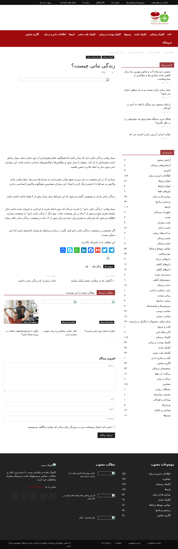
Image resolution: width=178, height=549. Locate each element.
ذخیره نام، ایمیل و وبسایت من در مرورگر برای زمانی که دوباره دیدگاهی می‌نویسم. (69, 427)
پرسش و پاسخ (163, 201)
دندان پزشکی (164, 285)
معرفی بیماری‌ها (162, 394)
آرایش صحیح (164, 160)
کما (87, 266)
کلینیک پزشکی (157, 34)
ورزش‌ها (166, 405)
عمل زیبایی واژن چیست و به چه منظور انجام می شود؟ (148, 92)
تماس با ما (115, 2)
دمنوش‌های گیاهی (162, 280)
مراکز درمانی (164, 379)
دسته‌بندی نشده (163, 274)
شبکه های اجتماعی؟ (68, 2)
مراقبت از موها (163, 373)
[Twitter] (29, 2)
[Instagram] (18, 2)
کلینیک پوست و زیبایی (110, 34)
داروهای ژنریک (163, 259)
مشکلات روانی (163, 389)
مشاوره (167, 384)
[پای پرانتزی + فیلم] (106, 522)
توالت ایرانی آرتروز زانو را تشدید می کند (150, 134)
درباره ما (86, 2)
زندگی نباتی (96, 266)
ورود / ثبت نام (45, 2)
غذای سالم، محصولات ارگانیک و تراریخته (150, 321)
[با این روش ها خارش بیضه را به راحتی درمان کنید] (106, 478)
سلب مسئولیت (154, 543)
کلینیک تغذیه (140, 34)
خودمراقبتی (165, 254)
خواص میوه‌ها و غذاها (160, 248)
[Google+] (12, 2)
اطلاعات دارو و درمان (55, 34)
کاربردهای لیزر (163, 332)
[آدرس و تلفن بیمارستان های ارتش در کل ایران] (106, 500)
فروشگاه (167, 42)
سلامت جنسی (163, 316)
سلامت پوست (163, 311)
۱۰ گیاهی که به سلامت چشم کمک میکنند (93, 280)
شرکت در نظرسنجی (160, 2)
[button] (8, 38)
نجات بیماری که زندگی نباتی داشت (37, 280)
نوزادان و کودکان (162, 399)
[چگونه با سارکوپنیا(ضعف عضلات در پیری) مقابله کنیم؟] (21, 312)
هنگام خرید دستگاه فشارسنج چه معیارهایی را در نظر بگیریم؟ (147, 121)
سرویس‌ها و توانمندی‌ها (135, 2)
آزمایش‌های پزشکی (161, 165)
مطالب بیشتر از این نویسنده (80, 292)
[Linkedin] (23, 2)
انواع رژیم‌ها (165, 181)
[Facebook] (6, 2)
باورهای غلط (164, 191)
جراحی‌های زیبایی (162, 233)
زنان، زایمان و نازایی (160, 290)
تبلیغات (118, 543)
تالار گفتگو (100, 2)
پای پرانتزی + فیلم (87, 517)
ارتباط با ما (106, 543)
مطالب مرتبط (106, 292)
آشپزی (167, 170)
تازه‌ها (72, 34)
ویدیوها (127, 34)
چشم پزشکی (164, 238)
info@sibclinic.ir (35, 487)
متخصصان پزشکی (161, 368)
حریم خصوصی (134, 543)
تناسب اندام (164, 227)
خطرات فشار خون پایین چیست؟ (99, 331)
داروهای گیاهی (163, 264)
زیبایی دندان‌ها (163, 300)
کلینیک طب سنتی (87, 34)
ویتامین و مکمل (163, 410)
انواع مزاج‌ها (164, 186)
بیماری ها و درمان (93, 57)
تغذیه (168, 217)
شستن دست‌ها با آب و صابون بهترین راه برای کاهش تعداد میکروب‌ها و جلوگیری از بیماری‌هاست (147, 75)
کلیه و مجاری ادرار (161, 358)
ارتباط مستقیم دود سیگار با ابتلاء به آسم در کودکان (149, 106)
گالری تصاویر (32, 34)
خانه (169, 34)
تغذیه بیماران (164, 222)
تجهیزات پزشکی (162, 212)
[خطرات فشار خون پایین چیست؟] (97, 312)
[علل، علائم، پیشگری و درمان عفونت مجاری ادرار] (59, 312)
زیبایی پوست (164, 295)
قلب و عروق (164, 326)
